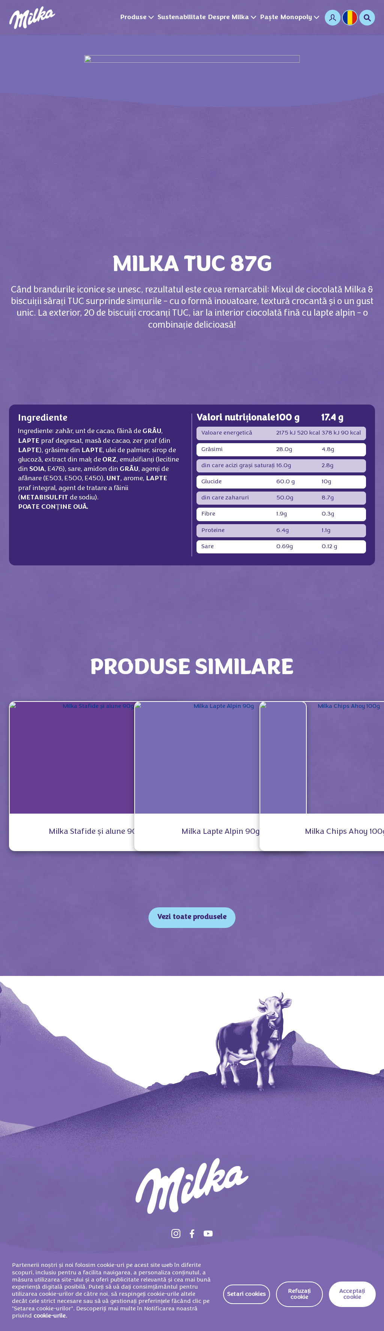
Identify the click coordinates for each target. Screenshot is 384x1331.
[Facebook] (192, 1233)
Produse (133, 17)
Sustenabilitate (182, 17)
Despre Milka (228, 17)
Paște (269, 17)
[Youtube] (208, 1233)
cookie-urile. (50, 1316)
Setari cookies (246, 1294)
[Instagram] (175, 1233)
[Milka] (32, 17)
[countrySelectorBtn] (350, 17)
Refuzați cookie (299, 1294)
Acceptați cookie (352, 1294)
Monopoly (296, 17)
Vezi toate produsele (192, 917)
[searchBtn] (367, 17)
